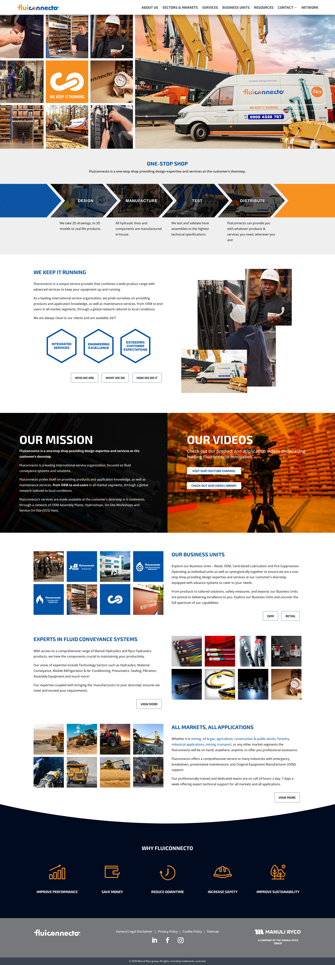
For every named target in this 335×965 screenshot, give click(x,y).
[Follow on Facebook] (167, 940)
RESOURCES (264, 7)
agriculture (225, 739)
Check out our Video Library (214, 485)
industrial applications (188, 744)
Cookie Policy (192, 931)
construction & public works (255, 739)
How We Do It (147, 378)
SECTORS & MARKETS (180, 7)
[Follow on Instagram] (180, 940)
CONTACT (285, 7)
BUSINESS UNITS (236, 7)
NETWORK (309, 7)
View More (149, 704)
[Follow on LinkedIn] (154, 940)
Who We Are (84, 378)
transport (224, 744)
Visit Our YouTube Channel (214, 471)
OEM (270, 616)
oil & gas (209, 739)
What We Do (115, 378)
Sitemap (213, 931)
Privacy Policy (168, 931)
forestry (283, 739)
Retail (291, 616)
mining (196, 739)
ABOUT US (150, 7)
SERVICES (210, 7)
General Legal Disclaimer (134, 931)
